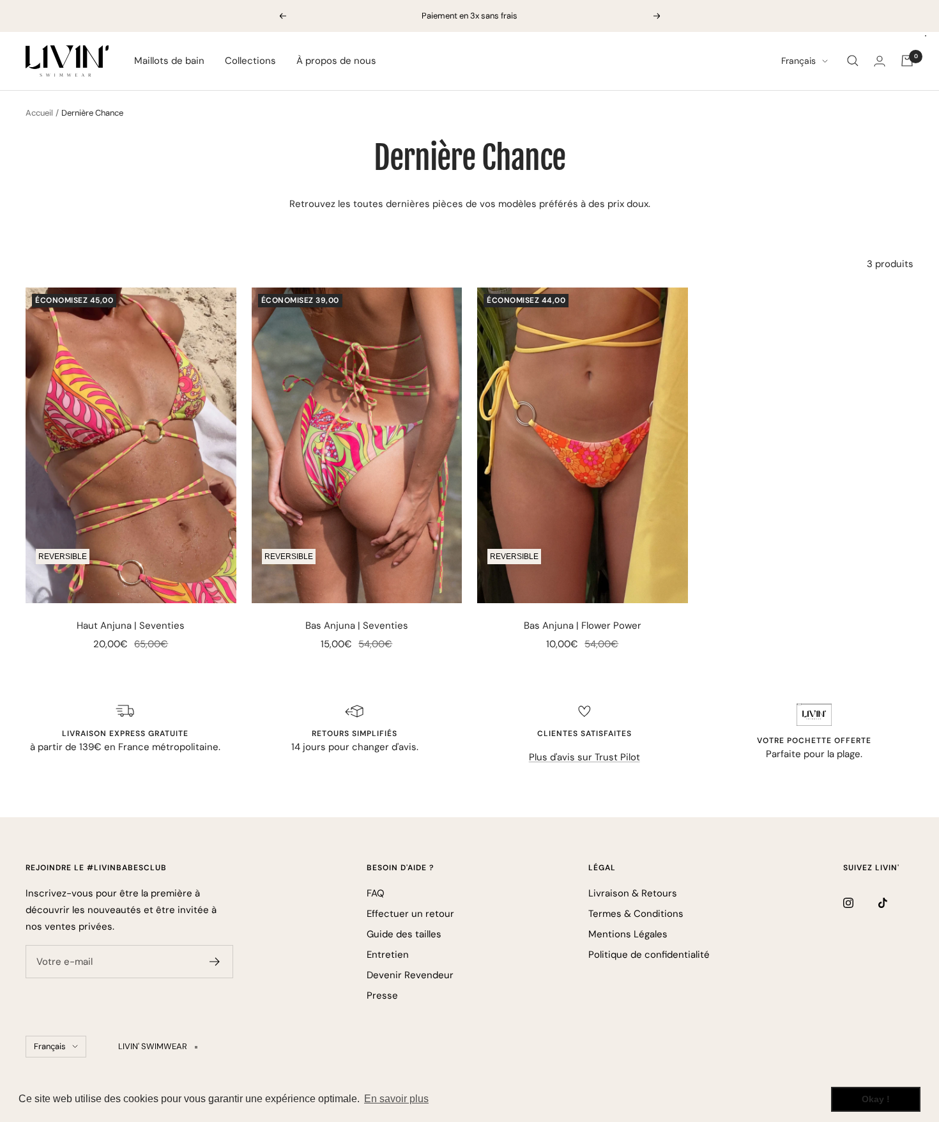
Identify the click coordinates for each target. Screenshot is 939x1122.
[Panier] (907, 60)
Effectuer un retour (410, 913)
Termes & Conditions (635, 913)
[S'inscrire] (215, 961)
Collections (250, 60)
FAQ (376, 893)
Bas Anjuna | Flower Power (582, 625)
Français (798, 60)
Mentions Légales (628, 934)
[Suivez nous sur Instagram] (860, 902)
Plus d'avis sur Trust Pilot (584, 757)
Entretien (388, 954)
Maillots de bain (169, 60)
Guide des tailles (404, 934)
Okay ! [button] (876, 1099)
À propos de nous (336, 60)
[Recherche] (853, 60)
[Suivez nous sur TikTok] (895, 902)
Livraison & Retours (632, 893)
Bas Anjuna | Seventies (356, 625)
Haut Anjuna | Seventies (131, 625)
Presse (382, 995)
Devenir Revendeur (410, 975)
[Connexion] (879, 61)
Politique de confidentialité (649, 954)
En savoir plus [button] (396, 1098)
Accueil (39, 112)
